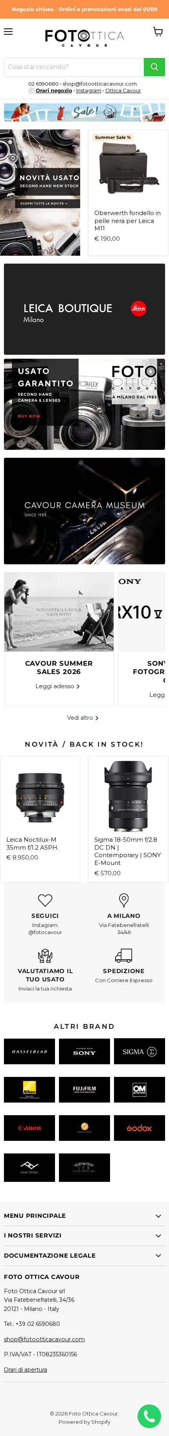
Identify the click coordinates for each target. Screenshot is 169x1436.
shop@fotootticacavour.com (44, 1339)
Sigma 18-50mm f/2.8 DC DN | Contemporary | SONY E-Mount (127, 851)
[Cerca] (154, 67)
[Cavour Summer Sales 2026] (59, 612)
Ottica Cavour (123, 90)
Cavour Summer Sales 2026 (59, 667)
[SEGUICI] (45, 914)
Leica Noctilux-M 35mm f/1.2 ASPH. (32, 843)
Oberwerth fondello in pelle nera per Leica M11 (127, 220)
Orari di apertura (25, 1369)
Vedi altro (81, 717)
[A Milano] (123, 914)
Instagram (88, 90)
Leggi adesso (55, 686)
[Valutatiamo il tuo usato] (45, 970)
